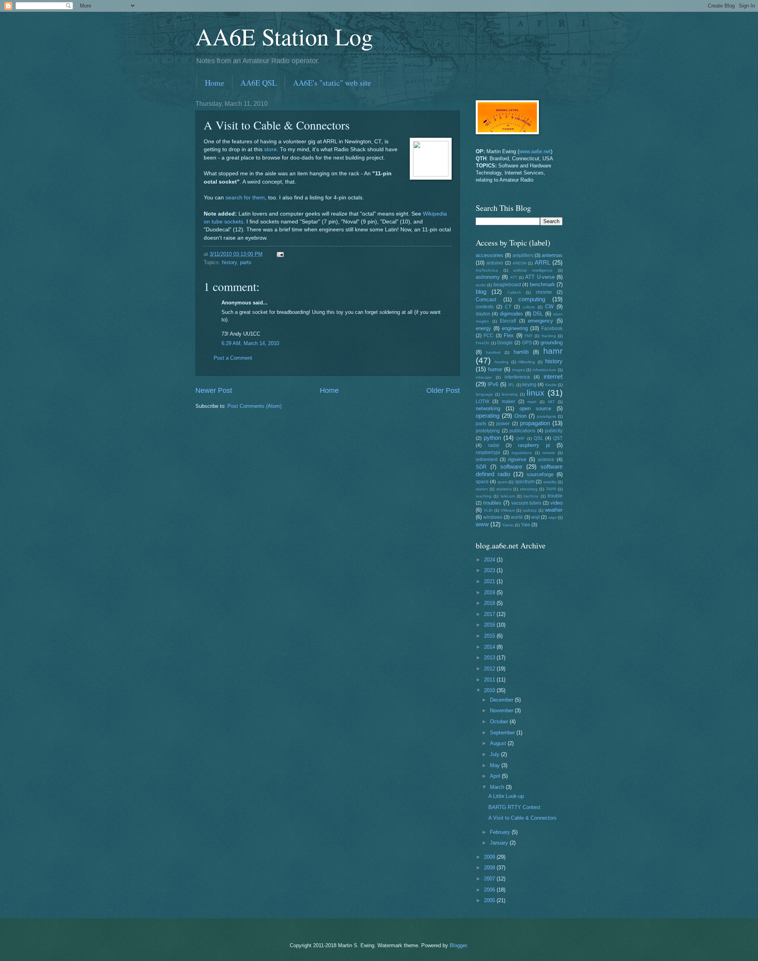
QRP (520, 438)
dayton (483, 314)
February (501, 832)
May (495, 765)
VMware (508, 510)
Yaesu (508, 525)
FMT (529, 336)
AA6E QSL (258, 82)
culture (529, 307)
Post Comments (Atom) (254, 406)
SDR (481, 467)
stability (550, 482)
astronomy (488, 277)
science (546, 459)
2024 (490, 560)
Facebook (552, 328)
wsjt (535, 517)
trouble (555, 496)
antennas (552, 255)
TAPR (551, 489)
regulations (522, 452)
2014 (490, 647)
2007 (490, 879)
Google (505, 342)
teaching (484, 496)
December (502, 700)
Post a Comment (233, 358)
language (484, 394)
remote (548, 452)
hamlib (521, 352)
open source (536, 408)
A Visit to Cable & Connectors (522, 818)
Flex (509, 335)
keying (529, 384)
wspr (552, 517)
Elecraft (508, 321)
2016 (490, 625)
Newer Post (213, 390)
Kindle (551, 385)
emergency (540, 321)
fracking (549, 336)
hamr (553, 350)
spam (502, 482)
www (482, 524)
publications (522, 430)
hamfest (493, 352)
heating (501, 362)
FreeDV (483, 343)
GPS (527, 342)
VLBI (488, 510)
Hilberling (526, 362)
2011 (490, 680)
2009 (490, 857)
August (499, 743)
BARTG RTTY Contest (514, 807)
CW (549, 307)
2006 (490, 890)
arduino (494, 263)
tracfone (530, 496)
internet (553, 376)
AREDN (519, 263)
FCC (488, 335)
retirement (486, 459)
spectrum (525, 481)
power (503, 423)
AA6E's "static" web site (332, 82)
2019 (490, 592)
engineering (515, 328)
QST (558, 438)
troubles (492, 503)
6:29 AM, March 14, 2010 (250, 343)
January (500, 843)
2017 (490, 614)
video (556, 503)
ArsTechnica (487, 270)
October (500, 722)
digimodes (511, 314)
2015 (490, 636)
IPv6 (493, 384)
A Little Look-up (506, 796)
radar (493, 445)
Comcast (486, 299)
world (517, 517)
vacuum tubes (526, 503)
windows (492, 517)
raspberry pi (534, 445)
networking (488, 408)
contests (484, 306)
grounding (551, 342)
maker (508, 401)
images (518, 370)
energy (483, 328)
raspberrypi (488, 452)
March (498, 787)
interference (517, 377)
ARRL (542, 262)
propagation (535, 423)
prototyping (488, 430)
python (492, 437)
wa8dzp (530, 510)
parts (245, 262)
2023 (490, 570)
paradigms (546, 416)
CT (508, 306)
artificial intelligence (533, 270)
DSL (538, 314)
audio (481, 285)
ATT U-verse (539, 277)
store (270, 149)
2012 (490, 669)
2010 (490, 690)
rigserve (517, 459)
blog (481, 291)
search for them (245, 198)
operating (487, 415)
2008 (490, 868)
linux (535, 392)
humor (495, 369)
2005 (490, 900)
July (495, 754)
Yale (525, 524)
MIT (551, 402)
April (496, 776)
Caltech (514, 292)
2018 (490, 603)
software (511, 466)
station (482, 489)
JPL (511, 385)
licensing (510, 394)
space (482, 481)
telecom (508, 496)
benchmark (542, 284)
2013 (490, 658)
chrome (544, 292)
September (503, 733)
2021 (490, 581)
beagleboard (507, 284)
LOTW (482, 401)
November (502, 710)
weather (554, 510)
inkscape (484, 377)
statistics (504, 489)
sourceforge (540, 474)
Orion (520, 416)
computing (531, 299)
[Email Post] (279, 254)
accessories (489, 255)
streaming (529, 489)
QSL (538, 438)
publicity (554, 430)
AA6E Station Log (284, 36)
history (229, 262)
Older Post (443, 390)
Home (214, 82)
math (532, 402)
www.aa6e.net (535, 151)
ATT (513, 277)
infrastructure (544, 370)
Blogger (458, 945)
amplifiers (522, 255)
